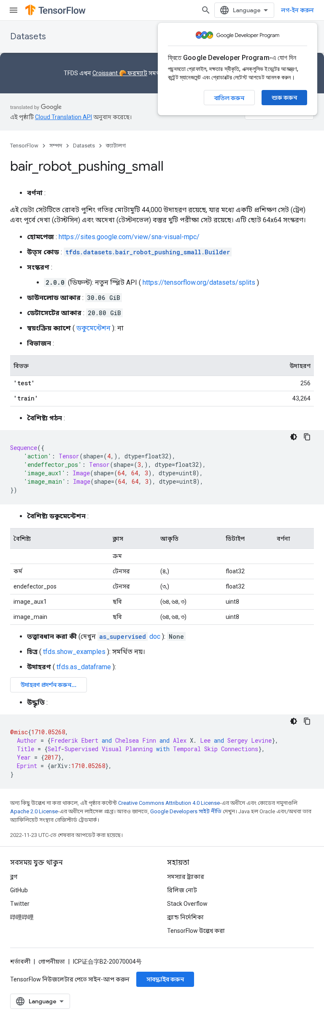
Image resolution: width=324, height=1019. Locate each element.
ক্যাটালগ (116, 145)
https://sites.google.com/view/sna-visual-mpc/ (129, 237)
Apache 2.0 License (34, 811)
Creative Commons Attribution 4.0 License (169, 803)
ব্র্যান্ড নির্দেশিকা (185, 917)
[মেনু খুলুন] (13, 10)
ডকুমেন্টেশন (93, 328)
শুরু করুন (284, 97)
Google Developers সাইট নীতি (185, 811)
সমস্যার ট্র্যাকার (185, 876)
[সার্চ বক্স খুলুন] (206, 10)
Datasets (28, 36)
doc (129, 636)
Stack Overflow (187, 903)
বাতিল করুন (229, 98)
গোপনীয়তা (51, 961)
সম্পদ (55, 145)
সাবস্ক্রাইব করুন (165, 979)
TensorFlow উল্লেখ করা (196, 930)
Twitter (20, 903)
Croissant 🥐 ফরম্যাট (119, 73)
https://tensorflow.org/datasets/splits (199, 282)
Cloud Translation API (63, 117)
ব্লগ (13, 876)
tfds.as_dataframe (84, 667)
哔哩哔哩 (22, 917)
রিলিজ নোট (182, 890)
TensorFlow (24, 145)
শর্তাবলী (20, 961)
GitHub (19, 890)
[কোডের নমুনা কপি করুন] (307, 437)
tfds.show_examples (74, 652)
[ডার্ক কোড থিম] (293, 437)
